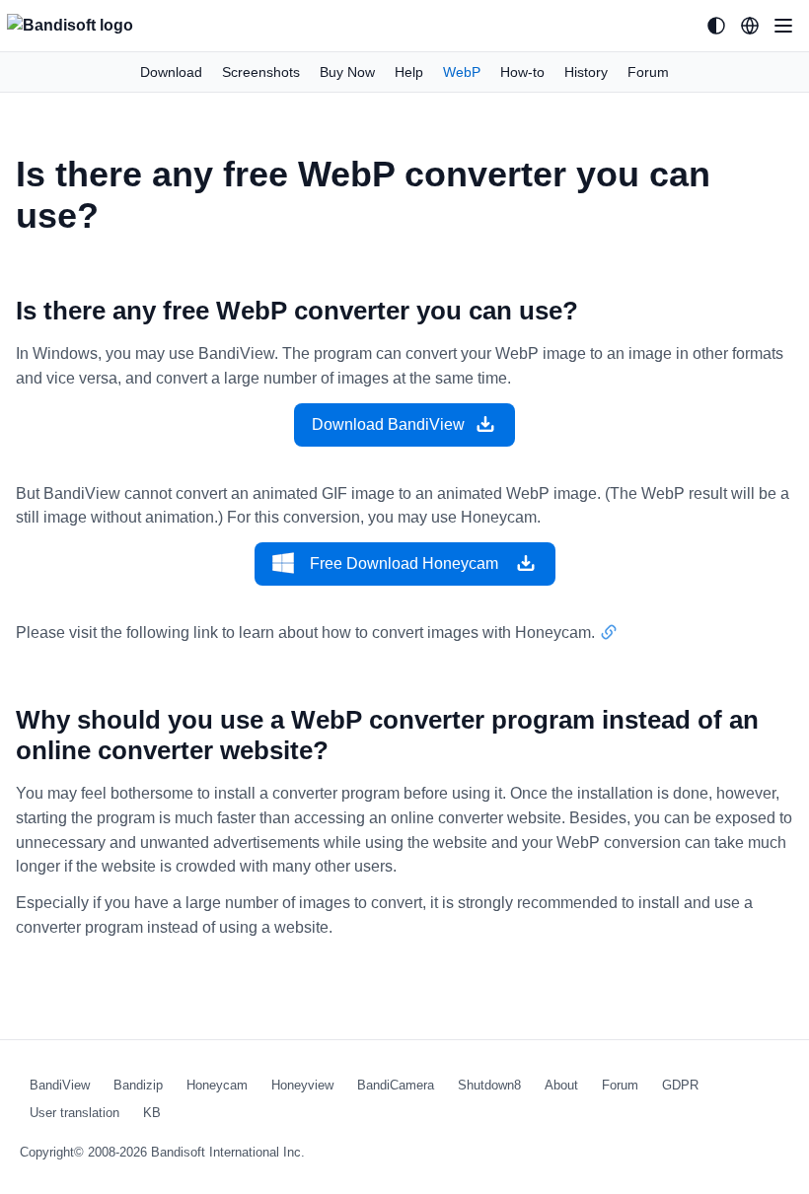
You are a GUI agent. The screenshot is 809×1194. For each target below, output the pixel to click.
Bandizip (138, 1085)
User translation (74, 1112)
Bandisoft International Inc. (228, 1152)
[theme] (716, 25)
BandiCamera (395, 1085)
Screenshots (261, 72)
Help (409, 72)
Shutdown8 (489, 1085)
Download (171, 72)
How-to (522, 72)
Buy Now (347, 72)
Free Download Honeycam (404, 563)
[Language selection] (750, 25)
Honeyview (302, 1085)
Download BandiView (388, 424)
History (586, 72)
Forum (648, 72)
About (561, 1085)
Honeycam (217, 1085)
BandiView (60, 1085)
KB (152, 1112)
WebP (461, 72)
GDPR (680, 1085)
